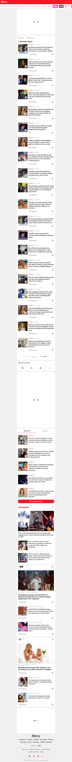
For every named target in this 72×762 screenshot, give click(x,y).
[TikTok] (40, 368)
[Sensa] (33, 746)
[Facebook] (22, 368)
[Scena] (39, 746)
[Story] (3, 2)
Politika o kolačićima (34, 749)
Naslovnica (21, 38)
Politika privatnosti (34, 752)
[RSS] (49, 368)
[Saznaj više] (52, 507)
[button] (32, 54)
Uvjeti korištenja (45, 749)
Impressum (25, 749)
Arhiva (44, 356)
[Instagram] (31, 368)
